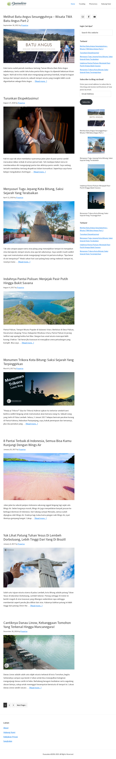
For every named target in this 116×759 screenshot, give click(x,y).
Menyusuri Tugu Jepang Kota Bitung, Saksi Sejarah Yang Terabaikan (33, 191)
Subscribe (86, 102)
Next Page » (21, 705)
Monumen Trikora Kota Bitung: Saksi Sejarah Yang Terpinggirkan (38, 362)
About (5, 728)
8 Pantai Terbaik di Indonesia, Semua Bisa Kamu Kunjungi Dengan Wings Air (37, 443)
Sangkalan (7, 741)
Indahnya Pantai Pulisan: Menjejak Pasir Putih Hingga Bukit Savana (35, 281)
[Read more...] (41, 81)
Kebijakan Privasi (10, 736)
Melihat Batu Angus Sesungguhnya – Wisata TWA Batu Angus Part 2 (37, 18)
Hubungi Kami (9, 732)
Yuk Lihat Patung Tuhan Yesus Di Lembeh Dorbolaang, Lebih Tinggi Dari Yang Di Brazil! (34, 537)
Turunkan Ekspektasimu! (21, 98)
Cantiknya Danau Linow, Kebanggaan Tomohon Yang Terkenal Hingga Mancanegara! (37, 625)
